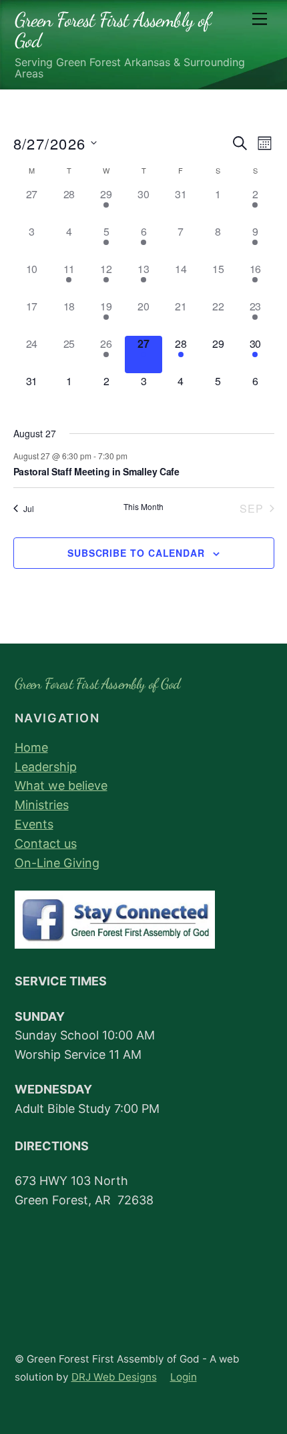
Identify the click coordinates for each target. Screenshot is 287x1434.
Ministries (42, 805)
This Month (143, 506)
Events (34, 824)
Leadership (46, 767)
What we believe (61, 785)
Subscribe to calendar (136, 552)
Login (183, 1377)
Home (31, 747)
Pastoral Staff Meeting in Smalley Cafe (96, 471)
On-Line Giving (57, 863)
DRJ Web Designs (114, 1377)
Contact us (46, 843)
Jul (28, 508)
